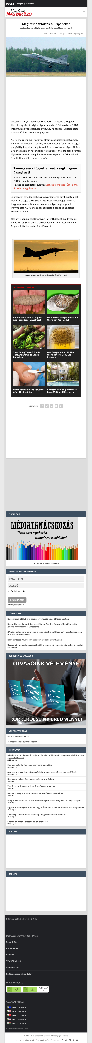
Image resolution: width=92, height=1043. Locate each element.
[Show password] (80, 585)
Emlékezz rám (18, 591)
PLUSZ (10, 3)
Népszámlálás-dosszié (18, 736)
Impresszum (18, 1040)
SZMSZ (45, 34)
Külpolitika (68, 34)
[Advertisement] (46, 99)
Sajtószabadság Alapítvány (19, 974)
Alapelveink (29, 1040)
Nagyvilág (76, 34)
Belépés (20, 4)
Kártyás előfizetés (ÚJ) (57, 184)
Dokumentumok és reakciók (46, 563)
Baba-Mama (12, 948)
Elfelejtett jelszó (16, 604)
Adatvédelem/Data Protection (47, 1040)
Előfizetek (30, 4)
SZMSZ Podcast (13, 961)
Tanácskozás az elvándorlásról (22, 741)
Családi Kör (11, 942)
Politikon (10, 954)
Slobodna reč (12, 967)
